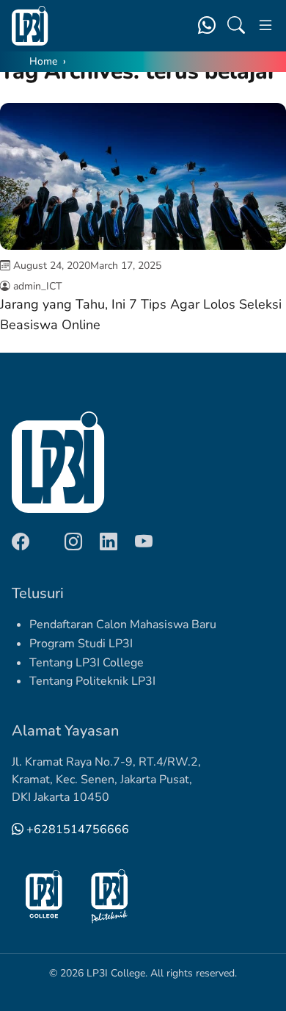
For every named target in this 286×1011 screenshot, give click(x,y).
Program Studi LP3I (81, 644)
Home (43, 61)
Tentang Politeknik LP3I (92, 681)
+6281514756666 (76, 829)
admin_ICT (37, 286)
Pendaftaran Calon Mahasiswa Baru (122, 624)
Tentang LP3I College (86, 663)
